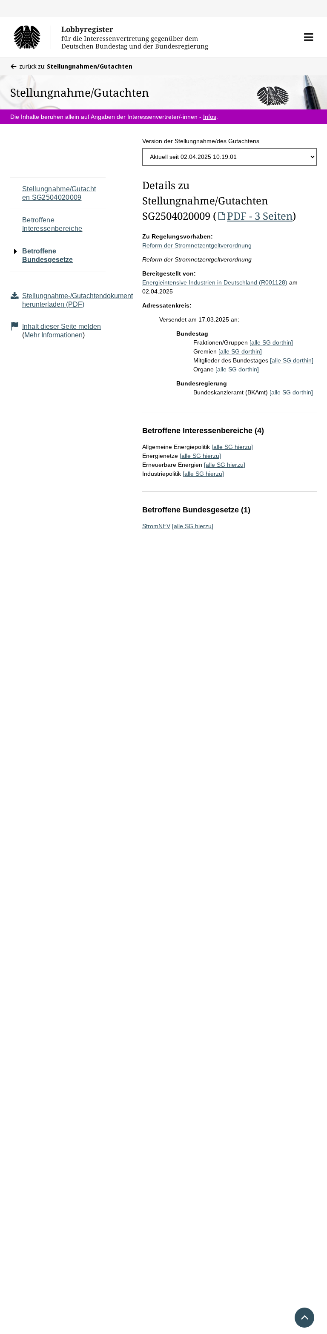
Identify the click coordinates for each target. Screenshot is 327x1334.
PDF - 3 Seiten (260, 216)
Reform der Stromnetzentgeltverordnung (197, 245)
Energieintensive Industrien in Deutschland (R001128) (214, 282)
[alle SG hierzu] (232, 446)
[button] (308, 37)
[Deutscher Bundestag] (32, 37)
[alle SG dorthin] (271, 342)
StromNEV (156, 526)
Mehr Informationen (53, 335)
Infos (209, 116)
